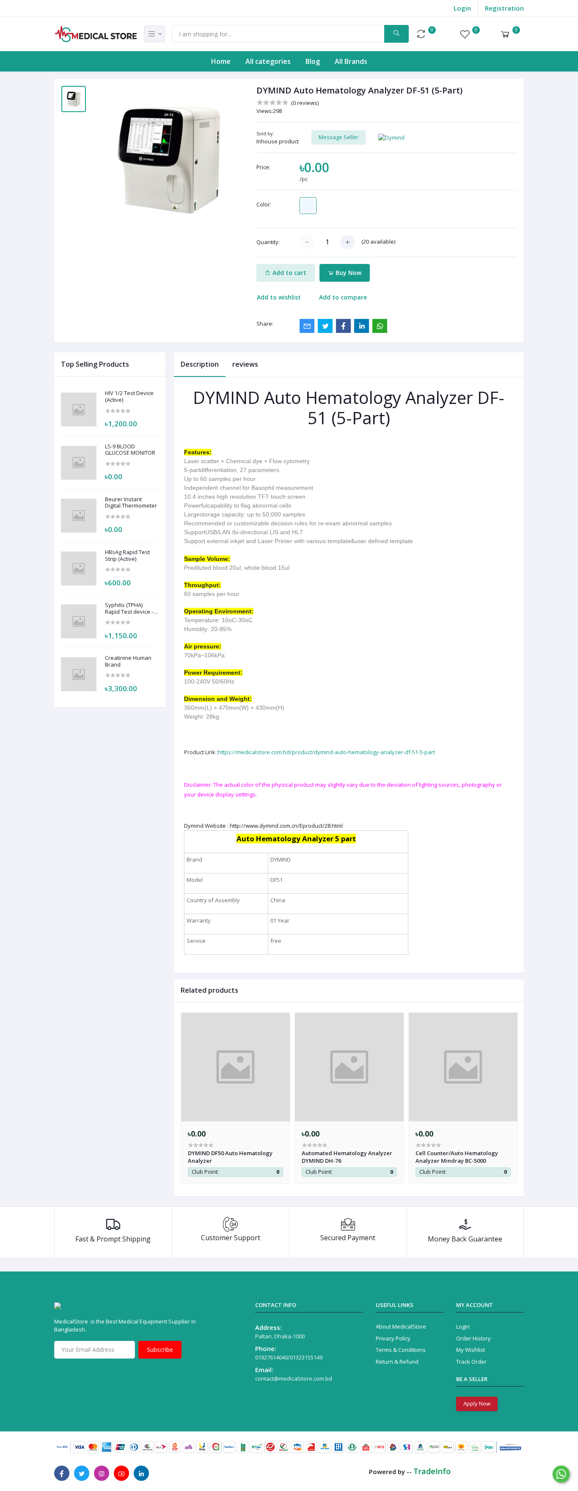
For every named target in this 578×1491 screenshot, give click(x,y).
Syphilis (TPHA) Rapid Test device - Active (129, 608)
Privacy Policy (393, 1338)
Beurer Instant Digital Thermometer (131, 502)
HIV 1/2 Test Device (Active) (129, 396)
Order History (473, 1338)
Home (221, 61)
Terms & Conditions (401, 1350)
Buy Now (347, 273)
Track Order (471, 1361)
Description (200, 364)
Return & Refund (397, 1361)
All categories (268, 61)
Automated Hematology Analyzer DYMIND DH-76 (347, 1156)
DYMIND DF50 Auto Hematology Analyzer (230, 1156)
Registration (504, 8)
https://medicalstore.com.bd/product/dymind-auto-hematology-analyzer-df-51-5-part (326, 752)
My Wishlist (470, 1350)
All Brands (351, 61)
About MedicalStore (401, 1326)
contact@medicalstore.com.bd (293, 1378)
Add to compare (343, 297)
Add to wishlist (279, 297)
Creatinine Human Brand (128, 661)
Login (462, 8)
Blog (313, 61)
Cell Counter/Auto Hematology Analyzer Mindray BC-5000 (457, 1156)
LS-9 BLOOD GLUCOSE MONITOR (130, 449)
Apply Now (476, 1403)
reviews (245, 364)
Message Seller (338, 137)
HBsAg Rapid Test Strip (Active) (127, 555)
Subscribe (160, 1349)
